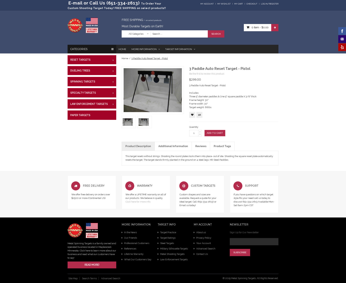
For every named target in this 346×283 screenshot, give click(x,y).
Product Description (138, 146)
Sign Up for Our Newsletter (244, 232)
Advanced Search (205, 248)
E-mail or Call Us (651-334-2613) (104, 3)
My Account (207, 4)
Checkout (252, 4)
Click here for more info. (138, 201)
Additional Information (173, 146)
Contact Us (202, 254)
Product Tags (222, 146)
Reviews (200, 146)
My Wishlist (224, 4)
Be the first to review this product (206, 73)
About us (201, 232)
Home (125, 58)
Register (273, 4)
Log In (264, 4)
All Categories (136, 33)
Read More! (92, 264)
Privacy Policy (203, 237)
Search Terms (89, 278)
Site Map (73, 278)
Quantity (193, 127)
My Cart (238, 4)
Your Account (203, 243)
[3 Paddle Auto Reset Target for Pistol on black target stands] (128, 118)
